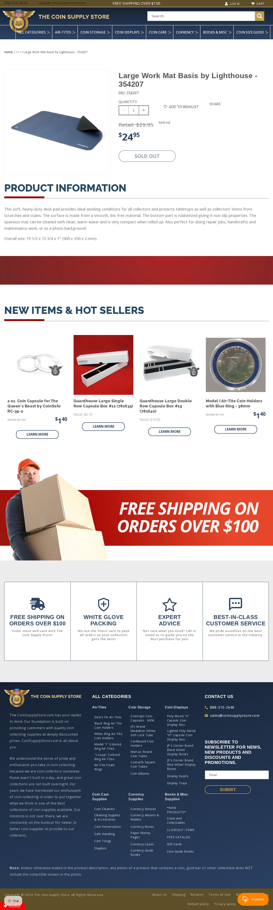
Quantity (128, 101)
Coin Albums (140, 773)
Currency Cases (142, 844)
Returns (196, 894)
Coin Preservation (107, 827)
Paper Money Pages (141, 835)
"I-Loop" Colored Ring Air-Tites (107, 757)
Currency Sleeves (143, 809)
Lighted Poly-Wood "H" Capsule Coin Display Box (181, 735)
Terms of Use (219, 894)
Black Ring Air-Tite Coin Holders (108, 725)
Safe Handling (104, 834)
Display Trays (177, 783)
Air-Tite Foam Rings (104, 767)
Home (8, 52)
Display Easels (177, 776)
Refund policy (198, 904)
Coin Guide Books (180, 851)
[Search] (259, 16)
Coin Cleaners (104, 809)
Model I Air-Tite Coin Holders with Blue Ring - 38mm (234, 403)
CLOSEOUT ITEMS (180, 830)
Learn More (37, 434)
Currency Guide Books (142, 852)
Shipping (179, 894)
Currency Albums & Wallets (145, 817)
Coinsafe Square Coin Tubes (143, 764)
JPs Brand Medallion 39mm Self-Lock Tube (143, 730)
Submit (228, 789)
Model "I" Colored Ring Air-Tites (107, 746)
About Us (159, 894)
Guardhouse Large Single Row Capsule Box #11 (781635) (103, 403)
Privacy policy (225, 904)
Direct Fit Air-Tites (108, 717)
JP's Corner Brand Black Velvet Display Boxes (180, 749)
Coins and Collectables (176, 820)
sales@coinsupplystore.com (235, 715)
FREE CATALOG (178, 837)
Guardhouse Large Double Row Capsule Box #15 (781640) (166, 406)
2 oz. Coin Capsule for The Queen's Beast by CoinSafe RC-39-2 (34, 406)
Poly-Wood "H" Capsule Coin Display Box (178, 720)
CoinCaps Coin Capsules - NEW (142, 718)
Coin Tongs (102, 841)
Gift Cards (174, 844)
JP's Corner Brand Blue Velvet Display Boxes (181, 764)
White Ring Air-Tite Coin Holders (108, 736)
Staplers (100, 848)
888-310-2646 (222, 707)
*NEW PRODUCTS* (176, 810)
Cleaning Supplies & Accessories (107, 817)
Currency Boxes (142, 827)
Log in (235, 4)
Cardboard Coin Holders (142, 743)
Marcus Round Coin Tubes (141, 754)
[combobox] (205, 16)
